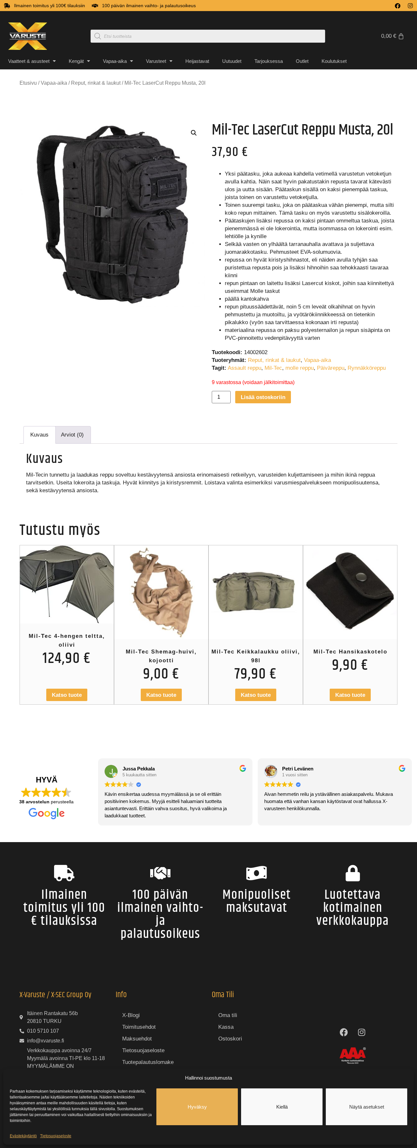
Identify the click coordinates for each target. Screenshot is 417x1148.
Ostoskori (230, 1039)
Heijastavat (197, 61)
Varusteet (156, 61)
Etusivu (28, 83)
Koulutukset (334, 61)
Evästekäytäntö (23, 1136)
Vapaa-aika (115, 61)
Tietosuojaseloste (55, 1136)
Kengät (76, 61)
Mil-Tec (273, 368)
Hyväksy (197, 1107)
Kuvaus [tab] (39, 435)
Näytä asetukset (366, 1107)
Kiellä (282, 1107)
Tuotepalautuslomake (148, 1062)
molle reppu (299, 368)
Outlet (302, 61)
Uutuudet (231, 61)
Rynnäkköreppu (367, 368)
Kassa (226, 1027)
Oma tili (227, 1015)
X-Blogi (131, 1015)
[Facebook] (397, 5)
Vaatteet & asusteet (29, 61)
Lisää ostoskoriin (263, 397)
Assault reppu (244, 368)
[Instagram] (410, 5)
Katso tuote (67, 695)
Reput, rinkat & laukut (96, 83)
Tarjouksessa (268, 61)
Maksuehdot (137, 1039)
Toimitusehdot (139, 1027)
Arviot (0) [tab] (72, 435)
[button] (194, 133)
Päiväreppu (330, 368)
